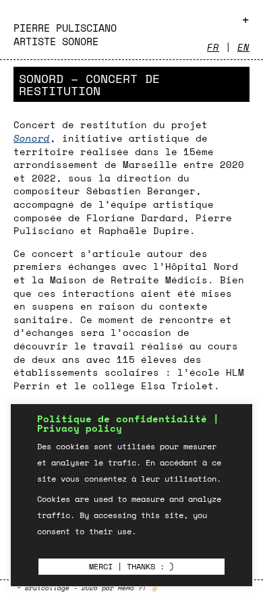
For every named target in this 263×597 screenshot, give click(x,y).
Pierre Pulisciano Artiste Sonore (65, 34)
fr (213, 47)
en (243, 47)
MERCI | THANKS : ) (131, 566)
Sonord (31, 138)
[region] (131, 495)
